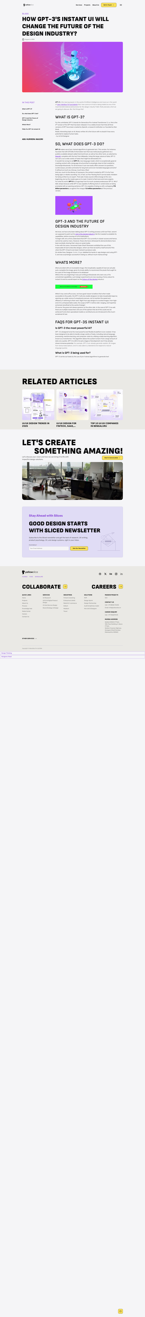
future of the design (90, 279)
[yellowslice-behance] (110, 574)
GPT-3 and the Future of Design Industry (30, 119)
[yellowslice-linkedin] (121, 574)
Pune (31, 577)
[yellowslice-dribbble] (100, 574)
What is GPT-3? (27, 109)
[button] (121, 5)
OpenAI (58, 156)
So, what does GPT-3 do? (30, 114)
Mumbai (24, 577)
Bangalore (39, 577)
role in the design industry (85, 234)
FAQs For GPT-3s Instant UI (31, 129)
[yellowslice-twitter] (105, 574)
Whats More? (26, 125)
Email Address (33, 545)
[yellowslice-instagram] (116, 574)
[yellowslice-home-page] (28, 5)
